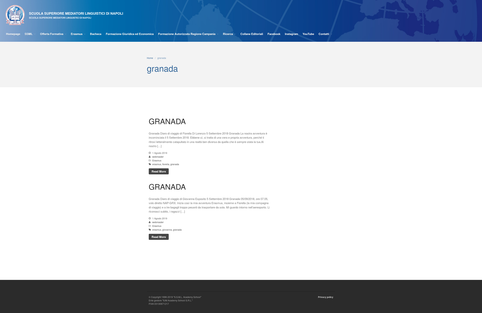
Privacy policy (325, 297)
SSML (29, 34)
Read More (159, 171)
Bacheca (95, 34)
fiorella (165, 164)
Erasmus (76, 34)
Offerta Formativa (51, 34)
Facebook (274, 34)
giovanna (167, 229)
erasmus (156, 164)
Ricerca (228, 34)
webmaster (158, 156)
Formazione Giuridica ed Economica (130, 34)
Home (150, 57)
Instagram (291, 34)
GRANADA (167, 120)
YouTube (308, 34)
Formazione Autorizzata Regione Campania (186, 34)
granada (174, 164)
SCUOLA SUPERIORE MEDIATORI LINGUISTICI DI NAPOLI (76, 13)
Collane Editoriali (251, 34)
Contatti (324, 34)
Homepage (13, 34)
